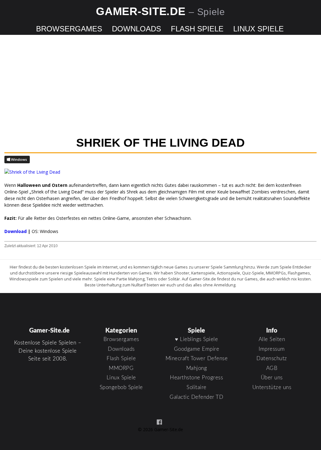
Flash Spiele (197, 28)
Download (15, 231)
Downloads (136, 28)
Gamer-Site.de (160, 11)
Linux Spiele (258, 28)
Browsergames (69, 28)
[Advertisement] (160, 86)
